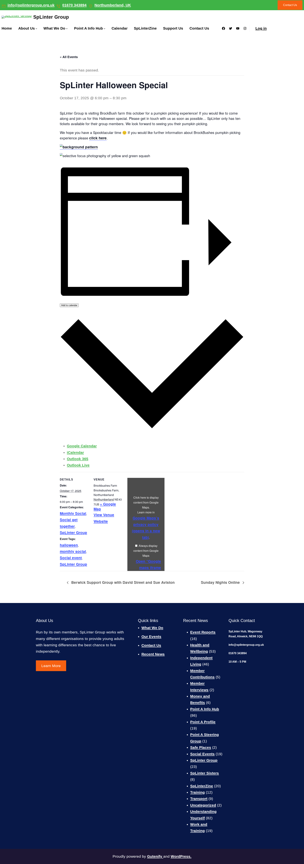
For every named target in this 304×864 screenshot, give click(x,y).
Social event (71, 557)
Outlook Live (78, 465)
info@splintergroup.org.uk (31, 5)
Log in (261, 28)
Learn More (51, 666)
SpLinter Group (51, 17)
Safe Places (200, 747)
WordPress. (181, 856)
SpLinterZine (201, 786)
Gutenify (155, 856)
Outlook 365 (77, 459)
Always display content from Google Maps (146, 551)
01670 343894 (74, 5)
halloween (69, 545)
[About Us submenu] (36, 28)
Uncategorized (203, 805)
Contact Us (290, 5)
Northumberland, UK (112, 5)
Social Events (202, 754)
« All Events (69, 57)
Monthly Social (73, 513)
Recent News (153, 654)
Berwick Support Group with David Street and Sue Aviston (122, 582)
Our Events (151, 636)
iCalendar (75, 452)
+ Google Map (105, 506)
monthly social (73, 551)
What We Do (152, 628)
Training (197, 792)
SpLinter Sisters (204, 773)
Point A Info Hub (204, 709)
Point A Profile (203, 722)
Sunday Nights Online (221, 582)
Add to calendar (69, 305)
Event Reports (203, 632)
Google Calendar (82, 446)
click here (98, 137)
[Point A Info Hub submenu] (104, 28)
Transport (198, 799)
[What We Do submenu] (67, 28)
